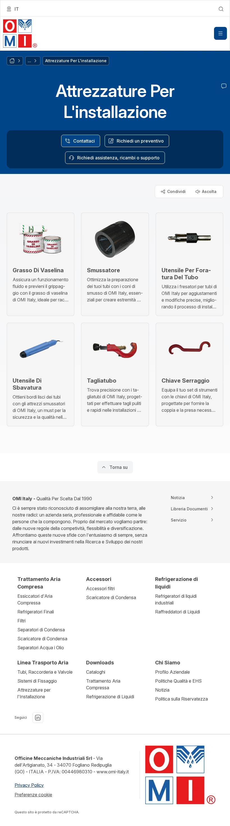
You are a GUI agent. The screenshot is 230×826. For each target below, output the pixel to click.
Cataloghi (95, 672)
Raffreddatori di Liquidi (177, 612)
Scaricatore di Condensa (42, 638)
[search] (221, 9)
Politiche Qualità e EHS (178, 681)
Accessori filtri (100, 588)
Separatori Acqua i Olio (40, 647)
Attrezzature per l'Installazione (33, 693)
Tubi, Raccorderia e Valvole (45, 672)
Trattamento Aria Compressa (103, 684)
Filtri (21, 620)
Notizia (162, 690)
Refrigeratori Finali (35, 612)
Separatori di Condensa (41, 629)
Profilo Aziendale (172, 672)
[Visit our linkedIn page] (38, 717)
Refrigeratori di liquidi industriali (176, 599)
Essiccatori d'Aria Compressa (34, 599)
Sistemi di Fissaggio (37, 681)
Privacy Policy (29, 785)
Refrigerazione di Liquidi (110, 696)
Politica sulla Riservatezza (181, 699)
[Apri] (220, 33)
